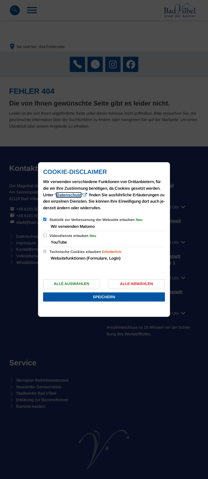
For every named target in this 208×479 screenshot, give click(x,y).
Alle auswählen (71, 283)
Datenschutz (69, 195)
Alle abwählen (136, 283)
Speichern (104, 297)
